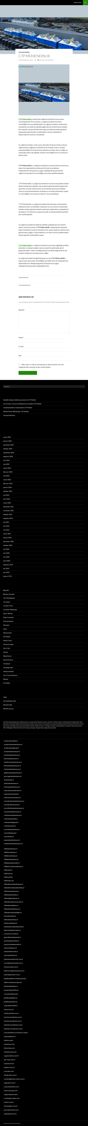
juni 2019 (6, 572)
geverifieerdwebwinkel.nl (12, 937)
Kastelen (65, 724)
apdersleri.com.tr (10, 1083)
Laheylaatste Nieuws (12, 2)
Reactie (22, 310)
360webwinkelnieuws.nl (12, 909)
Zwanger (32, 727)
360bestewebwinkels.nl (12, 863)
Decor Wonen (8, 613)
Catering (54, 722)
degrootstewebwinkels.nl (12, 930)
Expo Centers (38, 724)
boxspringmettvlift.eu (11, 990)
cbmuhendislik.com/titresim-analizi (16, 1032)
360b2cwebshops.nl (10, 856)
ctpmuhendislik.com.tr (11, 1087)
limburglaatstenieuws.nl (12, 787)
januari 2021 (7, 537)
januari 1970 (7, 576)
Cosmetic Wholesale (10, 609)
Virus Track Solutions (10, 675)
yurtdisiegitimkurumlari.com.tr (14, 1079)
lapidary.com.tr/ (9, 1067)
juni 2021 (6, 526)
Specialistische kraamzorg (17, 726)
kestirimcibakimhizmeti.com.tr (14, 971)
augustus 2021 (8, 518)
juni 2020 (6, 553)
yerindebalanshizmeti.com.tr (13, 963)
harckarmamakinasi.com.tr (13, 1021)
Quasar (5, 652)
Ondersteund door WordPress (11, 1123)
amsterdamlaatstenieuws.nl (13, 744)
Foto (43, 724)
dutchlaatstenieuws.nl (11, 758)
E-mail (21, 346)
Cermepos (6, 602)
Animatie (10, 722)
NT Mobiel (6, 637)
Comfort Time (8, 606)
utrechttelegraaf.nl (10, 833)
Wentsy (5, 679)
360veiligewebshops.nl (11, 898)
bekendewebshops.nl (11, 919)
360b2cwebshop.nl (10, 852)
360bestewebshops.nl (11, 859)
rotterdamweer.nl (10, 826)
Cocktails (59, 722)
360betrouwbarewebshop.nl (13, 866)
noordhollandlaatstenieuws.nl (14, 808)
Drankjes (12, 724)
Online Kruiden (8, 644)
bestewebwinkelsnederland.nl (14, 927)
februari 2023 (7, 483)
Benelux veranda (8, 594)
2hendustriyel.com (10, 1052)
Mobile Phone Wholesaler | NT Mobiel (16, 411)
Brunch (36, 722)
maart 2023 (7, 480)
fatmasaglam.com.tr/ (11, 1106)
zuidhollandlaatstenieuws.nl (13, 843)
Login (5, 697)
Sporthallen (27, 726)
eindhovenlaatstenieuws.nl (13, 762)
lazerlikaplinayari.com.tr (12, 975)
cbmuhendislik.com (10, 955)
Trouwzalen (68, 726)
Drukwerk (18, 724)
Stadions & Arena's (40, 726)
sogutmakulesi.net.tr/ (11, 1094)
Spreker (32, 726)
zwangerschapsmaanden (49, 727)
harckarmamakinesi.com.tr (13, 1017)
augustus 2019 (8, 565)
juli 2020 (6, 549)
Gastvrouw (53, 724)
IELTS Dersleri (24, 279)
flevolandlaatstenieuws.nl (12, 766)
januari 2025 (7, 441)
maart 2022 (7, 503)
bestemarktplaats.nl (10, 923)
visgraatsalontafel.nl (10, 1005)
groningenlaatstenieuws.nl (13, 776)
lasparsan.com (9, 1009)
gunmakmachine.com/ (11, 1110)
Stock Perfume (8, 660)
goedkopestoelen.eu (10, 1002)
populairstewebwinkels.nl (12, 944)
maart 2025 (7, 437)
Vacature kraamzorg (76, 726)
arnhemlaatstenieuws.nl (12, 751)
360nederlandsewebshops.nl (13, 884)
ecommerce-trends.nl (11, 934)
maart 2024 (7, 468)
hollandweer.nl (9, 780)
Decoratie (5, 724)
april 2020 (6, 561)
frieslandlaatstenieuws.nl (12, 769)
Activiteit (5, 722)
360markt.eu (8, 873)
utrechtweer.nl (9, 836)
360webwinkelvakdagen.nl (13, 912)
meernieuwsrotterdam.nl (12, 797)
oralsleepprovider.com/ (12, 1098)
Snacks (8, 726)
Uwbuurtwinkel (8, 671)
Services (81, 724)
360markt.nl (8, 870)
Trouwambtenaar (60, 726)
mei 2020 (6, 557)
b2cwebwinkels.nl (10, 916)
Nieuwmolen (7, 633)
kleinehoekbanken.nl (11, 986)
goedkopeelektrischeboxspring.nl (15, 978)
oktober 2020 (7, 545)
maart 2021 (7, 534)
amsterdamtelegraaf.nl (11, 748)
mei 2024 (6, 464)
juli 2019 (6, 568)
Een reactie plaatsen (46, 60)
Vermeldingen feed (9, 701)
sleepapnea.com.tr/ (10, 1114)
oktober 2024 (7, 449)
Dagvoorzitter (76, 722)
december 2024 (8, 445)
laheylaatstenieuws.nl (11, 783)
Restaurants (71, 724)
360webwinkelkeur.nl (11, 905)
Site (20, 355)
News (5, 629)
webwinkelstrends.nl (11, 951)
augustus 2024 (8, 456)
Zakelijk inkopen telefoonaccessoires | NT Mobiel (19, 400)
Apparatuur (16, 722)
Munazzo (6, 625)
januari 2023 (7, 487)
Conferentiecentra (67, 722)
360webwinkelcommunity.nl (13, 902)
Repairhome (7, 656)
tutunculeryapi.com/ (11, 1090)
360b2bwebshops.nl (10, 849)
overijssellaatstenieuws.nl (12, 812)
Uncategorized (24, 52)
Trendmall (6, 664)
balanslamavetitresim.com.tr (13, 959)
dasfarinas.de (8, 1040)
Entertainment (24, 724)
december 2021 (8, 507)
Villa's (4, 727)
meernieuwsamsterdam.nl (12, 790)
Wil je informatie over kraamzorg (21, 727)
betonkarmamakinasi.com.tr (13, 1029)
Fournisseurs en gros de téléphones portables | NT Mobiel (22, 404)
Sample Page (77, 2)
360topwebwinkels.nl (11, 895)
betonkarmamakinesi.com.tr (13, 1025)
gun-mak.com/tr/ (9, 1060)
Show (4, 726)
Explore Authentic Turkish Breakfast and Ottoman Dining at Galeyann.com (43, 286)
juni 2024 (6, 460)
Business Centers (42, 722)
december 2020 (8, 541)
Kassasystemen (8, 621)
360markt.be (8, 877)
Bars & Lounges (30, 722)
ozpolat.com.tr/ (9, 1063)
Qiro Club (6, 648)
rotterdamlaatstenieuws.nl (13, 815)
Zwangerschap (39, 727)
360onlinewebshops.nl (11, 891)
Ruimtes (76, 724)
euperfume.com (9, 1044)
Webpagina (10, 727)
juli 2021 (6, 522)
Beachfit (6, 590)
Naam (21, 337)
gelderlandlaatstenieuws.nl (13, 773)
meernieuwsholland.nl (11, 794)
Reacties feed (7, 705)
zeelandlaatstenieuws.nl (12, 840)
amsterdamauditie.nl (11, 741)
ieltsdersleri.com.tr (10, 1075)
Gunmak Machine (9, 415)
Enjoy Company (8, 617)
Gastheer (47, 724)
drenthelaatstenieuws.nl (12, 755)
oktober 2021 (7, 514)
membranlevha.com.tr (11, 1013)
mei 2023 (6, 476)
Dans (81, 722)
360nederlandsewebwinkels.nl (14, 888)
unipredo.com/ (9, 1071)
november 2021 (8, 510)
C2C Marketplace (9, 598)
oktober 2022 (7, 491)
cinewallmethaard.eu (11, 994)
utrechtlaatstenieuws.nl (12, 829)
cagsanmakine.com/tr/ (11, 1056)
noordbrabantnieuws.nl (12, 805)
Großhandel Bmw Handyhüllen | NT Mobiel (17, 407)
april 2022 (6, 499)
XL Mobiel (6, 683)
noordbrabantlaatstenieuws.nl (14, 801)
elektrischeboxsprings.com (13, 982)
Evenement (32, 724)
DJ (9, 724)
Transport (53, 726)
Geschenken (59, 724)
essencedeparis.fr (10, 1036)
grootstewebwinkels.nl (11, 941)
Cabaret (49, 722)
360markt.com (9, 881)
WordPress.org (8, 709)
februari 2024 (7, 472)
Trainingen (47, 726)
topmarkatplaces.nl (10, 948)
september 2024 (8, 452)
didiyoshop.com (9, 1048)
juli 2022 (6, 495)
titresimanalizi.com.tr (11, 967)
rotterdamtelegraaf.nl (11, 822)
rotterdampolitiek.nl (11, 819)
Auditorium (22, 722)
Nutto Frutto (7, 640)
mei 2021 (6, 530)
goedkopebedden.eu (10, 998)
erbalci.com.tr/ (9, 1102)
